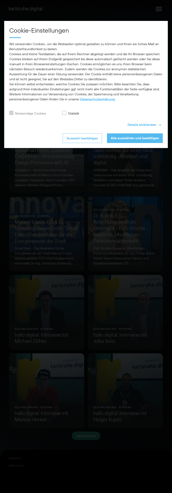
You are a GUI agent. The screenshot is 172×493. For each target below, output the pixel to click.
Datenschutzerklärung (97, 99)
